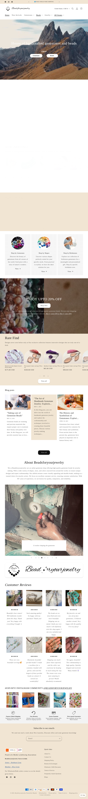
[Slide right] (48, 192)
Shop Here (44, 120)
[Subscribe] (59, 738)
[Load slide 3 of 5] (41, 557)
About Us (47, 753)
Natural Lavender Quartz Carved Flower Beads (13, 366)
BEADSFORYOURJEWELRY (58, 688)
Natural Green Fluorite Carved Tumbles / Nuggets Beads (43, 175)
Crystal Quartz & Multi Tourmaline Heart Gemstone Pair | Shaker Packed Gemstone (76, 175)
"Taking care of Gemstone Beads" (15, 414)
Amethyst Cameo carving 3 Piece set (53, 366)
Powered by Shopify (31, 793)
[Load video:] (44, 570)
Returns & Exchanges (50, 763)
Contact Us (47, 757)
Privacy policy (52, 793)
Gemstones (36, 55)
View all (44, 229)
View (17, 269)
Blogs (46, 777)
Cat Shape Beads (26, 222)
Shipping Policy (49, 760)
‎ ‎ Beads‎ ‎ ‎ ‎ (52, 55)
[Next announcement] (59, 2)
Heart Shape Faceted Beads (43, 223)
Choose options (60, 185)
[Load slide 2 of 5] (38, 557)
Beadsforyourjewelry (20, 793)
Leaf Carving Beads (74, 222)
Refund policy (42, 793)
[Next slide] (52, 558)
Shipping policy (73, 793)
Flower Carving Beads (12, 222)
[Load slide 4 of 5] (44, 557)
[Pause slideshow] (57, 558)
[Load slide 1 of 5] (35, 557)
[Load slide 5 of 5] (47, 557)
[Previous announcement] (29, 2)
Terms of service (63, 793)
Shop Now (44, 305)
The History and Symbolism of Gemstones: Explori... (69, 415)
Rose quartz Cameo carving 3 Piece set (33, 366)
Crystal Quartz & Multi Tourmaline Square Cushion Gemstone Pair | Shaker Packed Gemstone (60, 175)
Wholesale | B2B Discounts (52, 767)
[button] (29, 15)
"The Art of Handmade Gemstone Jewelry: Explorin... (43, 401)
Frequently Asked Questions (52, 773)
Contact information (45, 795)
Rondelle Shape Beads (59, 222)
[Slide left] (40, 192)
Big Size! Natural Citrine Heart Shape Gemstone (11, 174)
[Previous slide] (31, 558)
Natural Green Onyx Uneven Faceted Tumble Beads (28, 174)
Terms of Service (49, 770)
